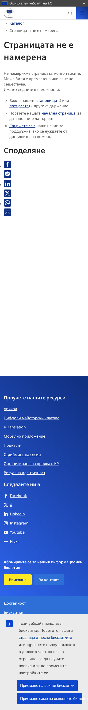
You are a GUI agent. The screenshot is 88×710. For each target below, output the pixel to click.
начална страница (59, 113)
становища (47, 100)
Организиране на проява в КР (31, 463)
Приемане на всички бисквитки (47, 686)
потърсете (19, 105)
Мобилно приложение (24, 436)
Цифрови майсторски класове (31, 417)
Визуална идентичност (24, 472)
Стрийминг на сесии (22, 454)
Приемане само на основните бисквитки (51, 699)
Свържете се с (22, 125)
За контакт (49, 579)
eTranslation (15, 427)
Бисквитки (13, 612)
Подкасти (12, 445)
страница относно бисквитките (45, 637)
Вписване (18, 579)
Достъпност (15, 603)
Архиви (10, 408)
